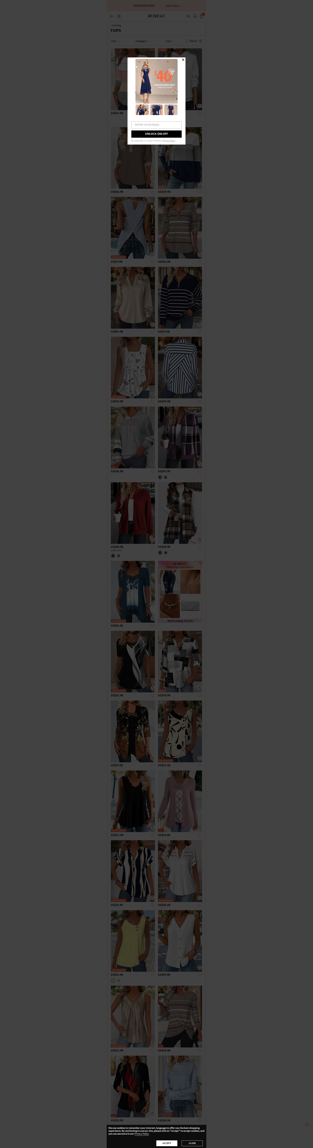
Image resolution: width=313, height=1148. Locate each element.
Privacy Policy (141, 1134)
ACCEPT (166, 1143)
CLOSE (192, 1143)
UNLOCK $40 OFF (156, 134)
